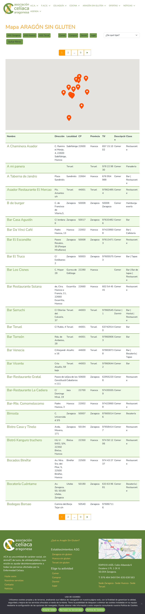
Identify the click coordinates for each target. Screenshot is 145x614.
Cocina (73, 5)
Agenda (34, 11)
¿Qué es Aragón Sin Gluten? (65, 540)
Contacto (9, 584)
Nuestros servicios (14, 580)
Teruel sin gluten (61, 562)
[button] (79, 80)
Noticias (127, 5)
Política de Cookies (95, 610)
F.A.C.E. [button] (44, 5)
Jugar (93, 35)
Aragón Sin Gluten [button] (93, 5)
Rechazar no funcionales (71, 610)
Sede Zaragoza (106, 583)
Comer (62, 35)
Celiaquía (58, 5)
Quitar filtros (14, 41)
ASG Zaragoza (14, 35)
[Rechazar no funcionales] (141, 603)
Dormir (84, 35)
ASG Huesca (29, 35)
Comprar (73, 35)
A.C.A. (33, 5)
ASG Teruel (44, 35)
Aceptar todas (49, 610)
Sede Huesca (121, 583)
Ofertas (113, 5)
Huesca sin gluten (61, 558)
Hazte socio (10, 576)
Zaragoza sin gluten (62, 554)
